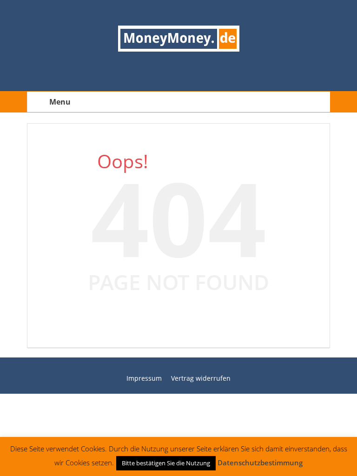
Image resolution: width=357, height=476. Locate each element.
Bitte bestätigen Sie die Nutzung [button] (166, 463)
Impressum (144, 378)
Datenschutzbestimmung (260, 462)
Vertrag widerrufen (201, 378)
